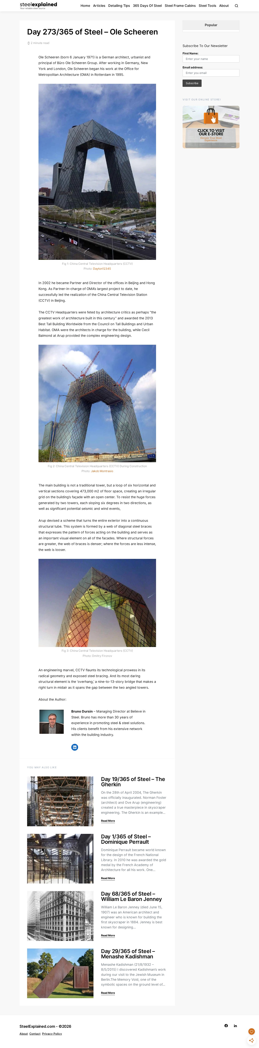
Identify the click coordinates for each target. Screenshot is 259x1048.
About (224, 6)
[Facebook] (226, 1026)
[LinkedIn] (235, 1026)
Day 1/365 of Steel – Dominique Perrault (126, 839)
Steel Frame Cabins (180, 6)
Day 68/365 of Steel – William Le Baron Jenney (131, 896)
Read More (108, 820)
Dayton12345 (102, 268)
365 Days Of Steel (147, 6)
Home (85, 6)
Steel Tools (207, 6)
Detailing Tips (119, 6)
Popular (211, 25)
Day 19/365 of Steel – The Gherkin (133, 782)
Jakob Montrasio (102, 471)
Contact (35, 1033)
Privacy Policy (52, 1033)
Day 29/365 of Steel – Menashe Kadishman (128, 954)
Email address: (193, 67)
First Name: (190, 53)
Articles (99, 6)
